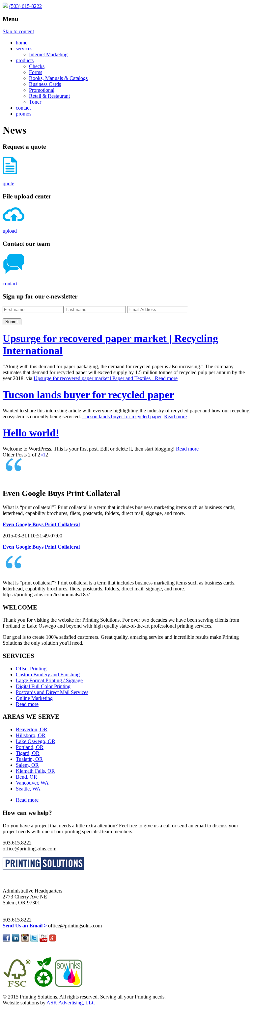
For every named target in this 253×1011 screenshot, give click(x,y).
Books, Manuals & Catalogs (58, 78)
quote (8, 183)
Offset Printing (31, 668)
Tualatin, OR (29, 759)
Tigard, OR (28, 753)
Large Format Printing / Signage (49, 680)
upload (10, 231)
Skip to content (18, 31)
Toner (35, 102)
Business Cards (45, 84)
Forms (35, 72)
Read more (166, 378)
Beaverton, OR (31, 729)
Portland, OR (29, 747)
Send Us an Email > (25, 925)
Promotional (41, 90)
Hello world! (31, 433)
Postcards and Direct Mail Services (52, 692)
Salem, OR (27, 765)
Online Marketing (34, 698)
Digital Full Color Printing (43, 686)
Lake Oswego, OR (35, 741)
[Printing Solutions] (5, 6)
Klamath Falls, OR (35, 771)
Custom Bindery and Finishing (48, 674)
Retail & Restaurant (49, 96)
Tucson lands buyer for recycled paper (88, 395)
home (21, 42)
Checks (36, 66)
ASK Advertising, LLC (71, 1002)
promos (23, 114)
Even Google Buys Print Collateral (41, 524)
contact (23, 108)
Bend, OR (26, 777)
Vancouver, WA (32, 783)
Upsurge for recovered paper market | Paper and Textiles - (94, 378)
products (25, 60)
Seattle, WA (28, 788)
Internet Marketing (48, 54)
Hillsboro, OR (30, 735)
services (24, 48)
